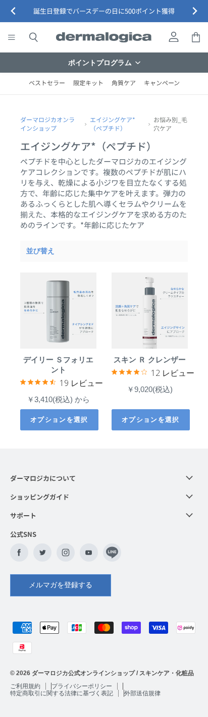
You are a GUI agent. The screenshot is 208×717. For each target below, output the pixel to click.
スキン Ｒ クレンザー (150, 359)
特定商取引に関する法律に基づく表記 (61, 693)
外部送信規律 (142, 693)
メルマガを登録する (60, 585)
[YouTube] (89, 552)
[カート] (196, 37)
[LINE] (112, 552)
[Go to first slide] (194, 11)
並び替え (40, 251)
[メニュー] (11, 37)
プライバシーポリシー (81, 686)
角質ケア (124, 82)
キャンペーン (162, 82)
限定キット (88, 82)
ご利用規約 (25, 686)
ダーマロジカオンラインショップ (47, 124)
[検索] (33, 37)
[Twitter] (42, 552)
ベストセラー (47, 82)
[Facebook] (19, 552)
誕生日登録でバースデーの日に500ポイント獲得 (104, 11)
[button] (104, 62)
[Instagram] (66, 552)
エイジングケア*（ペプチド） (112, 124)
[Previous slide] (13, 11)
